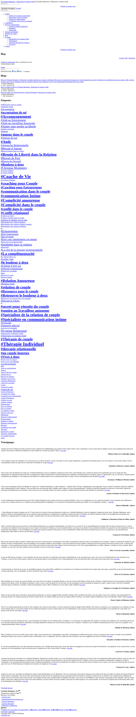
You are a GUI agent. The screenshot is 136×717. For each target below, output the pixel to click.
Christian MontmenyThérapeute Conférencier (9, 704)
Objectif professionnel (9, 417)
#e (1, 229)
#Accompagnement (16, 116)
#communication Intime (21, 196)
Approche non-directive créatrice (19, 43)
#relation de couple (16, 287)
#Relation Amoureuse (18, 281)
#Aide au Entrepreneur (13, 120)
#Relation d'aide (8, 284)
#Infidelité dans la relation (16, 244)
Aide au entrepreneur (8, 368)
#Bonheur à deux (12, 164)
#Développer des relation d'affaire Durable (16, 224)
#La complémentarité (17, 254)
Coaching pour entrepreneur (11, 396)
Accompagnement (8, 364)
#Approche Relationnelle (14, 145)
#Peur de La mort (7, 275)
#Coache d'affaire (7, 171)
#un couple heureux (15, 353)
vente (3, 438)
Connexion (11, 712)
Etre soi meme (6, 409)
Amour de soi (6, 374)
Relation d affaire (7, 421)
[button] (4, 688)
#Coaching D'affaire (8, 180)
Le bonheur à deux (7, 411)
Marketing (4, 415)
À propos (8, 37)
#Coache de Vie (16, 176)
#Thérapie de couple (17, 339)
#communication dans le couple (25, 191)
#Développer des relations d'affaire (13, 226)
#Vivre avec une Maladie (10, 362)
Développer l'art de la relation (18, 17)
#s (1, 303)
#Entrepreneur (9, 231)
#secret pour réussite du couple (25, 306)
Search (3, 67)
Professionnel (6, 419)
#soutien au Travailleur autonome (25, 310)
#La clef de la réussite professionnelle (22, 249)
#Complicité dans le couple (23, 205)
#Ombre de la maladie (9, 271)
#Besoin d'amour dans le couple (12, 151)
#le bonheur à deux (14, 262)
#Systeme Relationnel (14, 330)
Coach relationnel (7, 392)
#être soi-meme (7, 237)
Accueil (18, 8)
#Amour (4, 131)
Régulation (12, 28)
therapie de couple (7, 432)
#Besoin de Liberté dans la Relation (29, 154)
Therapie (4, 429)
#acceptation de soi (13, 112)
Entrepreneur (5, 404)
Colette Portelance (7, 398)
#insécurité (5, 247)
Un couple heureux (8, 436)
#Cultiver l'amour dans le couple (12, 218)
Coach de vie (7, 389)
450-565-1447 (5, 697)
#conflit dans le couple (17, 209)
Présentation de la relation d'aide (19, 39)
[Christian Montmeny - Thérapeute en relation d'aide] (18, 1)
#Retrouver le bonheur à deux (24, 295)
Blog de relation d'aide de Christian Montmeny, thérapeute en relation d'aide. (25, 87)
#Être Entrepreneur (10, 234)
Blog (6, 35)
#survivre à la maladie (9, 328)
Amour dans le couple (9, 372)
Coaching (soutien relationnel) (18, 26)
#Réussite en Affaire (10, 301)
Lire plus (63, 450)
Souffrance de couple (8, 427)
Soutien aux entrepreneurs (17, 19)
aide (2, 366)
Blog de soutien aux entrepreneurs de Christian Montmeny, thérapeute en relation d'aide (28, 92)
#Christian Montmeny (14, 168)
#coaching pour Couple (19, 183)
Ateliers (7, 14)
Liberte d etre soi (7, 413)
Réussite (4, 425)
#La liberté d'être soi (8, 257)
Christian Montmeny (8, 381)
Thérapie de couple (11, 34)
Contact (7, 46)
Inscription (4, 712)
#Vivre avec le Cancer (9, 360)
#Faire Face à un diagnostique (12, 242)
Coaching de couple (8, 394)
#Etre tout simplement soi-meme (19, 239)
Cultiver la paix (6, 400)
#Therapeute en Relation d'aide (12, 334)
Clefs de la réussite (8, 383)
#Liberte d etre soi (11, 265)
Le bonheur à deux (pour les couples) (20, 21)
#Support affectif (10, 325)
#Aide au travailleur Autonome (18, 123)
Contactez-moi (5, 715)
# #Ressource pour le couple (11, 105)
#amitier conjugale (7, 129)
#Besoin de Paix (10, 158)
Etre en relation (6, 406)
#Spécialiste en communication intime (33, 319)
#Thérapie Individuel (22, 344)
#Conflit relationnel (15, 213)
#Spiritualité (6, 323)
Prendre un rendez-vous (68, 6)
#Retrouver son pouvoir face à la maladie (16, 298)
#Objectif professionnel (12, 268)
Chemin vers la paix (8, 379)
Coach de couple (7, 387)
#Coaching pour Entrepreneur (21, 187)
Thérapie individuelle (11, 32)
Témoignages (13, 41)
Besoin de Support (7, 377)
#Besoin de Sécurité (11, 161)
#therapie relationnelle (18, 349)
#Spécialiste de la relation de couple (30, 315)
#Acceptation (7, 109)
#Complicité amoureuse (20, 200)
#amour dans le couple (17, 134)
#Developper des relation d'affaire (13, 222)
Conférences (9, 23)
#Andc (6, 142)
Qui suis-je (12, 44)
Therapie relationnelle (9, 434)
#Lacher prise (7, 259)
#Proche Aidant (6, 277)
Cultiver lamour (6, 402)
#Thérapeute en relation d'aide (13, 336)
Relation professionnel (9, 423)
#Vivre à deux (10, 356)
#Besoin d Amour (11, 148)
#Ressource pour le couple (19, 291)
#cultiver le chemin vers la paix (14, 220)
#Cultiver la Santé (7, 216)
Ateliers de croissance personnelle (19, 16)
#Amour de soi (9, 137)
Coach (3, 385)
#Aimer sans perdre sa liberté (18, 126)
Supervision (12, 30)
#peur (3, 273)
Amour (3, 370)
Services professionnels (12, 25)
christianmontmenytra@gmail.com (12, 699)
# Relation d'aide (7, 107)
